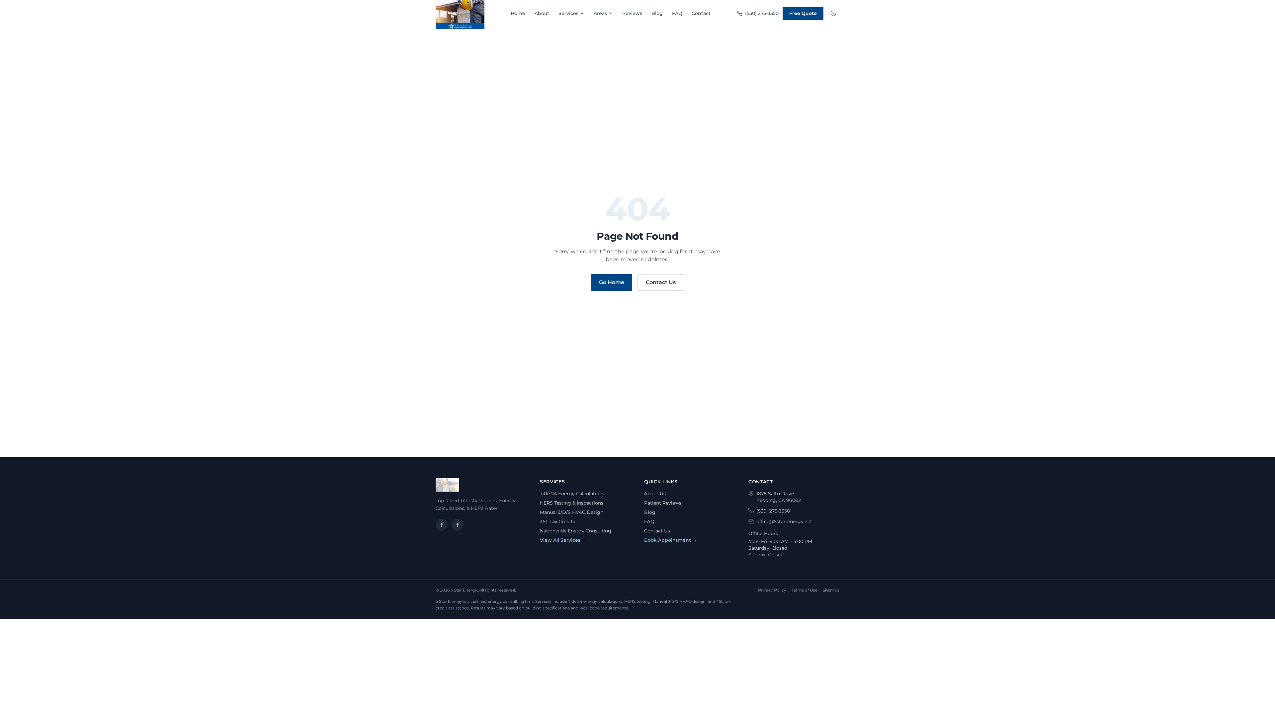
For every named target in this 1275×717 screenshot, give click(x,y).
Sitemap (831, 590)
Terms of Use (804, 590)
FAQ (677, 13)
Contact (701, 13)
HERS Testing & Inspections (571, 503)
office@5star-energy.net (784, 521)
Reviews (632, 13)
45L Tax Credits (557, 521)
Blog (657, 13)
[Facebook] (442, 525)
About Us (655, 494)
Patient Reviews (662, 503)
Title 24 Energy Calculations (572, 494)
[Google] (458, 525)
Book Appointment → (670, 540)
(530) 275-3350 (762, 13)
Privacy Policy (772, 590)
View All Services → (563, 540)
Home (518, 13)
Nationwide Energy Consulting (575, 531)
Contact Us (661, 282)
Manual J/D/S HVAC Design (571, 512)
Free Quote (803, 13)
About (542, 13)
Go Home (611, 282)
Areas (600, 13)
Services (568, 13)
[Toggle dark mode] (833, 13)
